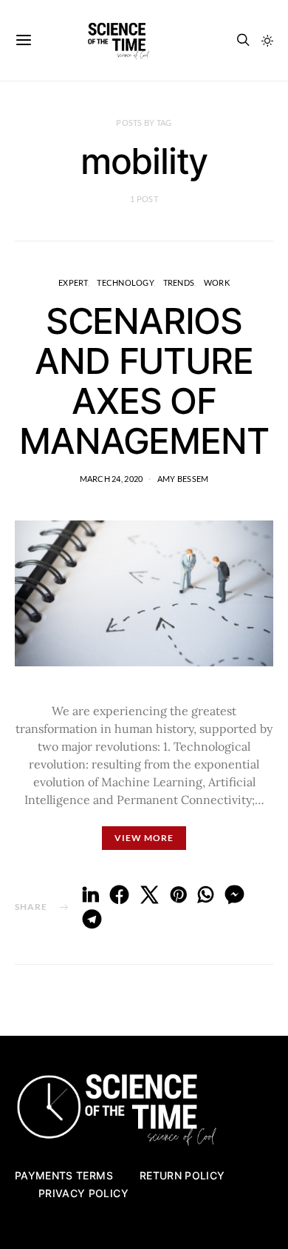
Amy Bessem (183, 478)
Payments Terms (64, 1175)
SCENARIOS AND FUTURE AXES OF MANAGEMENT (143, 381)
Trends (179, 282)
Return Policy (182, 1175)
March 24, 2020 (111, 478)
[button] (267, 41)
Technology (125, 282)
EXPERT (73, 282)
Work (217, 282)
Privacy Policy (83, 1193)
